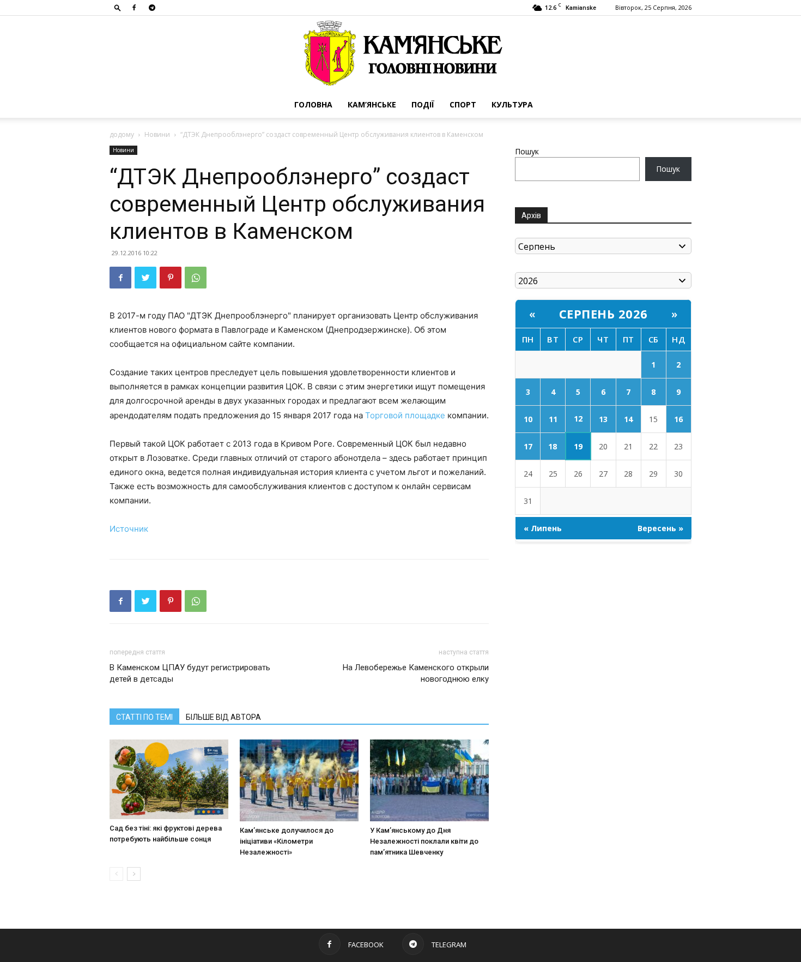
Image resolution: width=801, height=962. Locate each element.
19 (578, 446)
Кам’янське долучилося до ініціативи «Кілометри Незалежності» (286, 841)
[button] (118, 7)
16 (678, 419)
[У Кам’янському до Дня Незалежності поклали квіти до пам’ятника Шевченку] (429, 780)
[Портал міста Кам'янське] (400, 54)
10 (528, 419)
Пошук (527, 151)
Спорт (463, 104)
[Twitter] (145, 277)
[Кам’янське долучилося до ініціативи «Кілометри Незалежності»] (299, 780)
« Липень (543, 528)
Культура (512, 104)
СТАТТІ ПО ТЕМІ (144, 717)
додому (122, 134)
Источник (129, 529)
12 (578, 418)
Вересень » (660, 528)
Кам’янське (372, 104)
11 (553, 419)
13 (603, 419)
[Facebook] (134, 7)
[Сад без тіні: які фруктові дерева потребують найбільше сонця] (169, 779)
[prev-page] (116, 874)
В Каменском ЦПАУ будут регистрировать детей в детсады (190, 673)
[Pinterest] (170, 277)
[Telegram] (152, 7)
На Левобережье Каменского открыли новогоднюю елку (416, 673)
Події (422, 104)
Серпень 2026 (603, 313)
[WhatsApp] (196, 277)
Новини (157, 134)
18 (552, 446)
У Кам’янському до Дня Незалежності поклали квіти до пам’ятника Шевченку (424, 841)
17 (528, 446)
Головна (313, 104)
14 (628, 419)
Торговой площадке (405, 415)
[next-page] (134, 874)
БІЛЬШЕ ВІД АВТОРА (223, 717)
